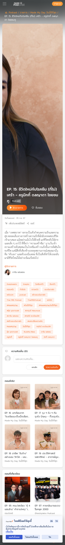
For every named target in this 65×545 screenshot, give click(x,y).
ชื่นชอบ (39, 207)
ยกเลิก (34, 367)
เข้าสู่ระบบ (57, 3)
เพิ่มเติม (9, 531)
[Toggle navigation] (4, 4)
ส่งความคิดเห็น (52, 367)
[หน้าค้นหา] (50, 4)
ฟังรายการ (18, 207)
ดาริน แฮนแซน (18, 272)
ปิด (50, 537)
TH (56, 521)
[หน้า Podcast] (25, 3)
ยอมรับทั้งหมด (14, 537)
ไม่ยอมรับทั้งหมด (31, 537)
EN (51, 521)
